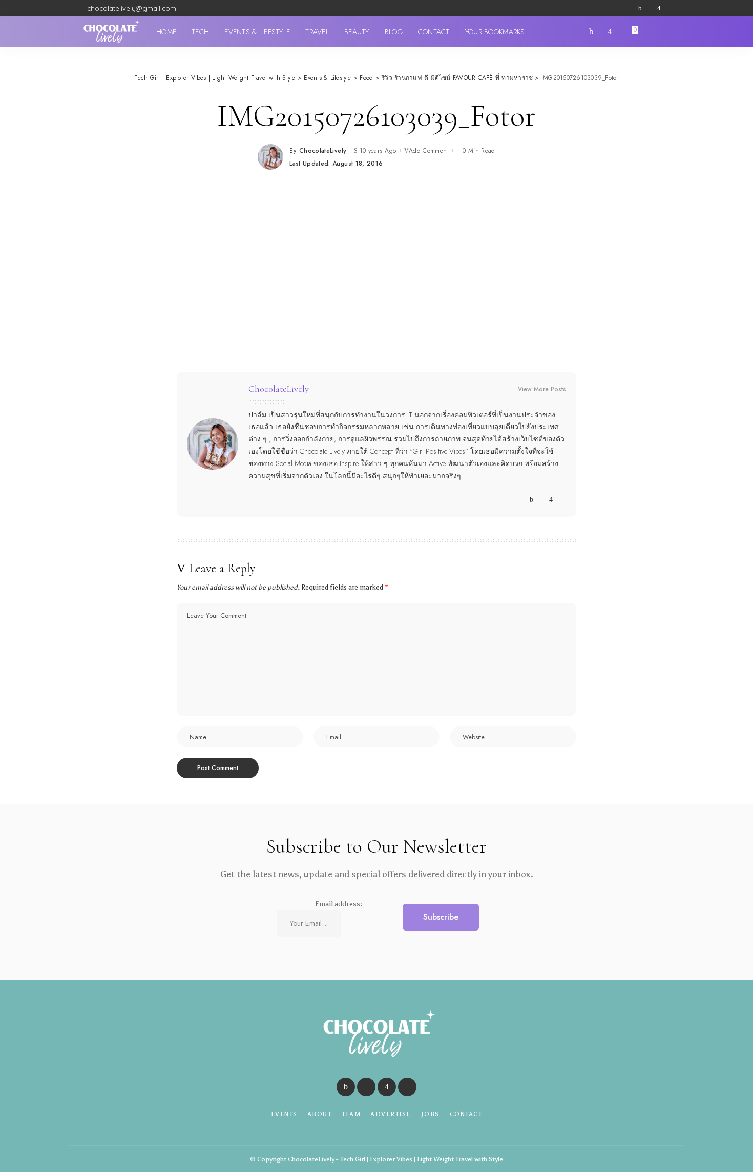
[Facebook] (640, 8)
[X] (649, 8)
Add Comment (429, 150)
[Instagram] (659, 8)
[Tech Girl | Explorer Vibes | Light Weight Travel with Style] (110, 31)
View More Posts (542, 389)
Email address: (338, 904)
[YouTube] (668, 8)
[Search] (667, 31)
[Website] (521, 500)
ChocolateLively (322, 150)
